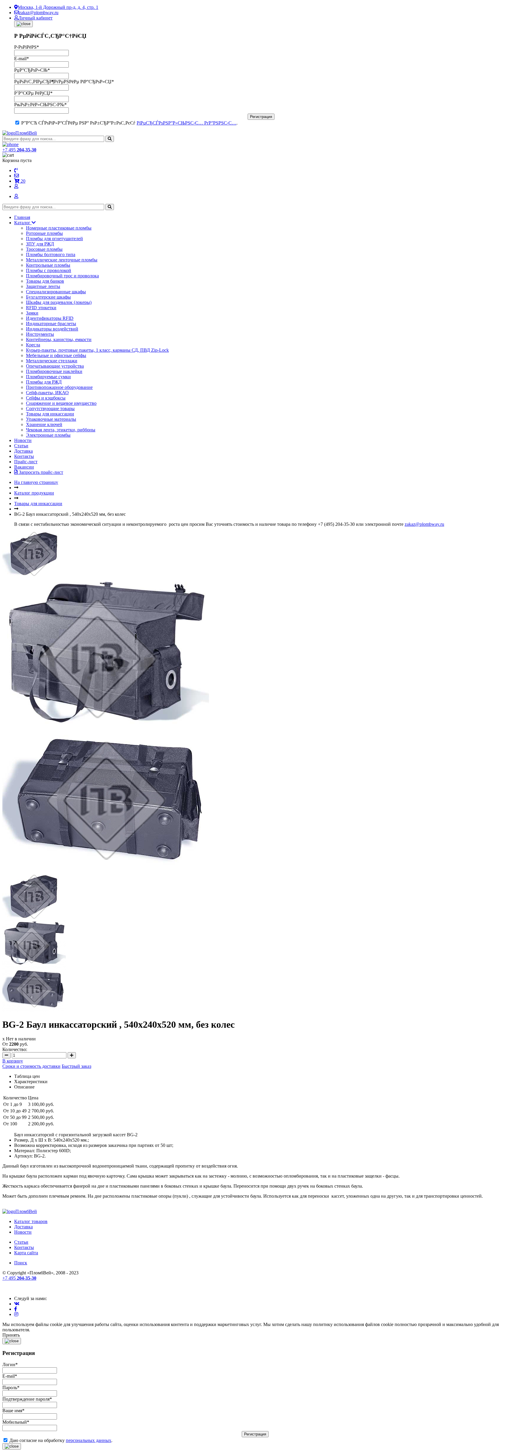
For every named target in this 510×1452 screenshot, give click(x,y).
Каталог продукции (34, 492)
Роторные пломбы (44, 233)
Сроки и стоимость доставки (31, 1066)
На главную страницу (36, 482)
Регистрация (261, 116)
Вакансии (24, 466)
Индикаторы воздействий (52, 328)
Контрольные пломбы (48, 265)
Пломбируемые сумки (48, 376)
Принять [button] (11, 1335)
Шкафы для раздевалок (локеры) (58, 302)
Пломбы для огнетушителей (54, 238)
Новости (23, 440)
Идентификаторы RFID (49, 318)
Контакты (24, 456)
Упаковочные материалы (51, 419)
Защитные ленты (43, 286)
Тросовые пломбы (44, 249)
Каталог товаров (31, 1221)
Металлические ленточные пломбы (61, 259)
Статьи (21, 445)
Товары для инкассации (50, 413)
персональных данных (88, 1440)
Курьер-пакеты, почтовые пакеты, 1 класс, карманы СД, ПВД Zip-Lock (97, 350)
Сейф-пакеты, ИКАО (47, 392)
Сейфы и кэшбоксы (46, 397)
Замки (32, 312)
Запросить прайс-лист (40, 472)
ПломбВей (26, 132)
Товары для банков (45, 281)
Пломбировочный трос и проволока (62, 275)
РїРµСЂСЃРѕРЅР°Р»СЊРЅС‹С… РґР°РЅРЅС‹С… (186, 122)
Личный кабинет (35, 17)
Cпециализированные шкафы (56, 291)
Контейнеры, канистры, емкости (58, 339)
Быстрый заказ (76, 1066)
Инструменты (40, 334)
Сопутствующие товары (50, 408)
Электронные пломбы (48, 435)
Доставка (23, 451)
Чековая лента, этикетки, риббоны (60, 429)
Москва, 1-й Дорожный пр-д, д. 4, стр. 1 (58, 7)
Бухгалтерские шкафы (48, 296)
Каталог (23, 222)
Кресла (33, 344)
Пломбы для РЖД (44, 381)
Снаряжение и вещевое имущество (61, 403)
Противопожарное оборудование (59, 387)
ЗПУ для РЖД (40, 243)
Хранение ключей (44, 424)
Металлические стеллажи (51, 360)
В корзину (12, 1060)
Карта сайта (26, 1252)
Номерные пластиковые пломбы (58, 227)
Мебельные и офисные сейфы (56, 355)
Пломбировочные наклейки (54, 371)
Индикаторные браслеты (51, 323)
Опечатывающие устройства (55, 366)
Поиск (20, 1262)
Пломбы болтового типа (50, 254)
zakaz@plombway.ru (38, 12)
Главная (22, 217)
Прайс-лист (25, 461)
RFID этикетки (41, 307)
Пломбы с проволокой (48, 270)
